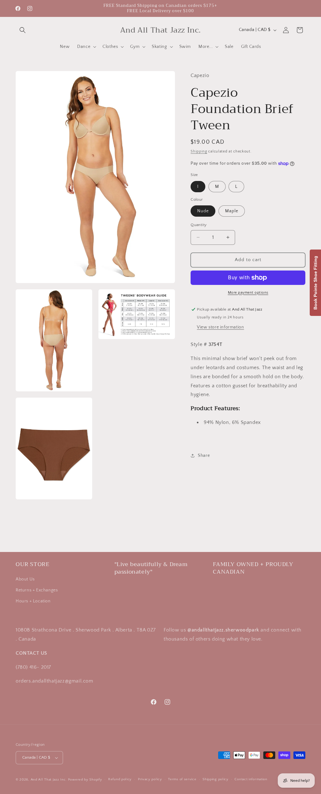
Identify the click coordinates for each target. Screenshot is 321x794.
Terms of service (182, 779)
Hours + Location (33, 601)
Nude (203, 211)
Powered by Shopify (85, 779)
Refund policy (120, 779)
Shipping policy (216, 779)
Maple (231, 211)
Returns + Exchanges (37, 590)
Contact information (250, 779)
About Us (25, 579)
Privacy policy (150, 779)
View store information (220, 327)
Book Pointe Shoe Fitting (315, 283)
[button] (22, 30)
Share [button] (204, 455)
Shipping (199, 151)
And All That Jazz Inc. (49, 779)
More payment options (248, 293)
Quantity (199, 225)
